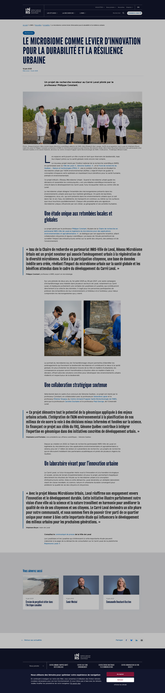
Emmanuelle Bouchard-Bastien (118, 602)
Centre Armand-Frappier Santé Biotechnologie (58, 666)
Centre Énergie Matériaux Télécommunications (106, 666)
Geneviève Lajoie (100, 396)
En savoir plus (75, 683)
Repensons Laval (51, 544)
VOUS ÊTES (99, 7)
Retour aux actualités (33, 640)
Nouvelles (121, 7)
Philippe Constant (79, 229)
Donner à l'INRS (133, 13)
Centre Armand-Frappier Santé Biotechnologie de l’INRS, (93, 399)
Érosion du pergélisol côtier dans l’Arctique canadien (39, 603)
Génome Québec (84, 166)
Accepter (120, 674)
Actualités (46, 25)
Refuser (120, 680)
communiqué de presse (64, 534)
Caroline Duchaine (72, 401)
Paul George (99, 401)
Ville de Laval (68, 166)
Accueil (25, 25)
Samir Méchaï (71, 602)
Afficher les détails (120, 684)
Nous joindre (110, 7)
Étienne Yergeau (60, 399)
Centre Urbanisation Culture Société (130, 666)
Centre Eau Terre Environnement (82, 666)
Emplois (128, 7)
